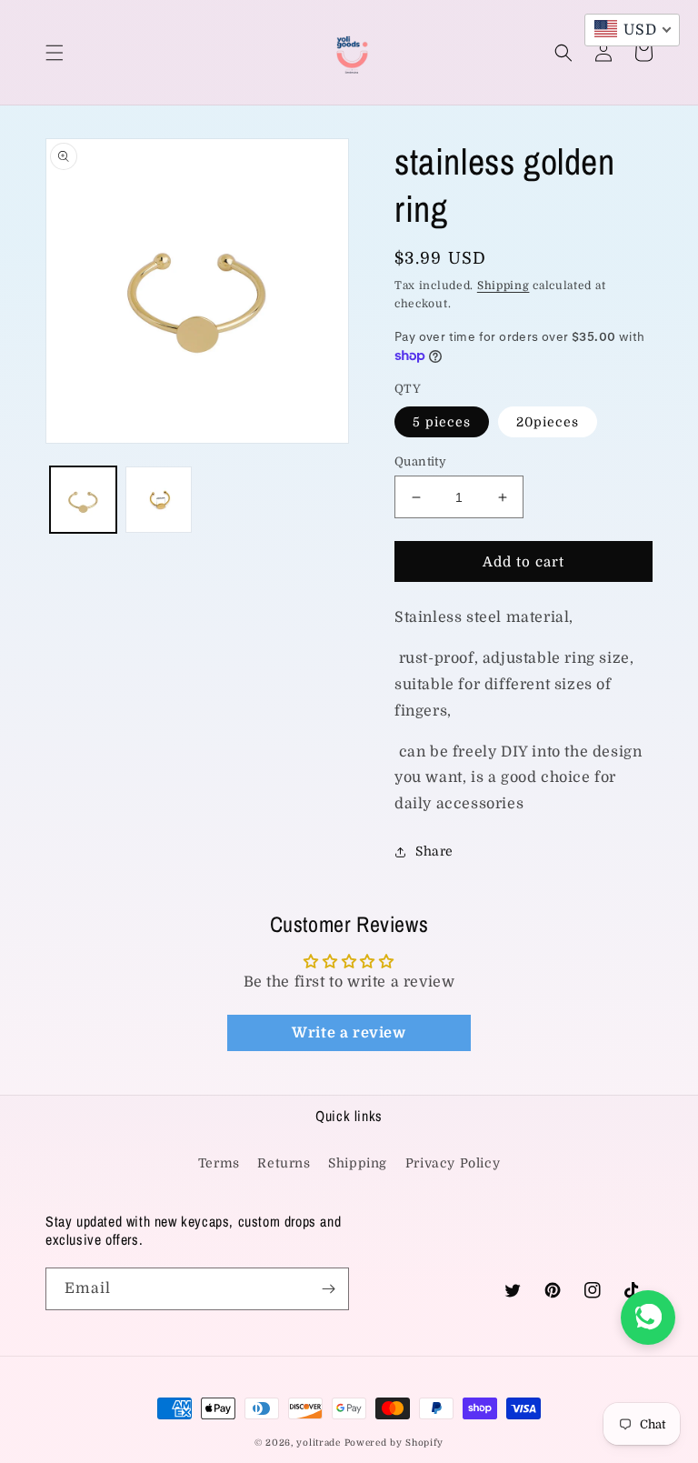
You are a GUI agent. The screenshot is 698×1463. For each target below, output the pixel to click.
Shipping (503, 285)
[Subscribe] (328, 1289)
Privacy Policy (452, 1163)
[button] (55, 53)
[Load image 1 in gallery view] (83, 499)
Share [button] (434, 851)
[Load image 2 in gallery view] (158, 499)
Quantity (420, 461)
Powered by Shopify (394, 1443)
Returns (283, 1163)
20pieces (547, 422)
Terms (219, 1163)
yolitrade (318, 1443)
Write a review (348, 1033)
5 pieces (442, 422)
